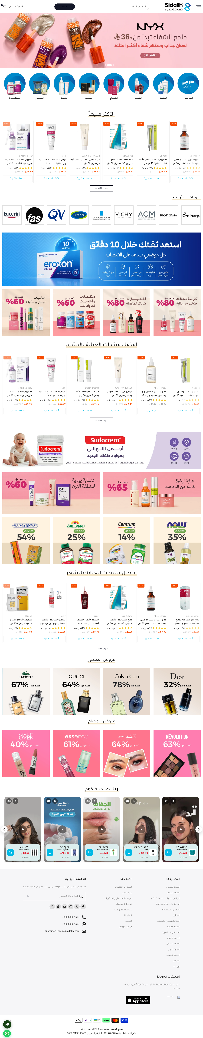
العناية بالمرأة (173, 938)
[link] (101, 40)
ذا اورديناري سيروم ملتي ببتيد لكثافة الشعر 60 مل (186, 162)
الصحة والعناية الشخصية (168, 904)
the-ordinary (194, 156)
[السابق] (198, 829)
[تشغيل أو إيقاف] (173, 801)
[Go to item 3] (107, 65)
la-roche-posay (26, 156)
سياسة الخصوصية (123, 910)
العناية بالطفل (173, 944)
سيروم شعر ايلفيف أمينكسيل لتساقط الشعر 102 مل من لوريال (86, 622)
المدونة (128, 921)
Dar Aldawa (128, 156)
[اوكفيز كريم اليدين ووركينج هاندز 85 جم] (113, 852)
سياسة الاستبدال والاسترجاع (118, 898)
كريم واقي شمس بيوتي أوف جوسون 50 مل (85, 162)
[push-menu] (198, 6)
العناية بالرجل (174, 949)
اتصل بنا (128, 915)
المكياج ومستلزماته (171, 910)
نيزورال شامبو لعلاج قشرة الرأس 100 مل (21, 622)
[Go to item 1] (113, 65)
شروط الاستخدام (124, 904)
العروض (176, 961)
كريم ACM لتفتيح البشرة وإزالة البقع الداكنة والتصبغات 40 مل (52, 162)
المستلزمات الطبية (171, 932)
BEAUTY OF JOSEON (91, 156)
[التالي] (4, 829)
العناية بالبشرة (173, 887)
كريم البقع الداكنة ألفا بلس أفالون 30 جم (87, 394)
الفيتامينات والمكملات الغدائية (165, 898)
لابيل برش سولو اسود (141, 848)
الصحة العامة (173, 927)
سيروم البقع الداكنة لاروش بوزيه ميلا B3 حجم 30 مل (18, 162)
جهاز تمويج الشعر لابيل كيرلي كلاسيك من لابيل (23, 848)
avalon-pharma (92, 388)
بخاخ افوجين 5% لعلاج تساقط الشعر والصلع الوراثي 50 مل (187, 622)
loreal (96, 616)
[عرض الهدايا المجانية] (7, 1024)
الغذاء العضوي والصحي (168, 921)
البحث (64, 7)
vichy (63, 616)
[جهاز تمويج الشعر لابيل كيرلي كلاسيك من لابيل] (34, 852)
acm (64, 156)
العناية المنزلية (173, 955)
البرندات (176, 967)
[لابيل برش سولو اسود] (153, 852)
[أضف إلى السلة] (168, 852)
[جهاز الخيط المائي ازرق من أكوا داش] (74, 852)
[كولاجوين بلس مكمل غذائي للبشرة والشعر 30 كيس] (192, 852)
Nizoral (28, 616)
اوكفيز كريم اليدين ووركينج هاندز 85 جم (102, 848)
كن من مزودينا (125, 927)
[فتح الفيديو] (180, 829)
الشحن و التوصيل (123, 887)
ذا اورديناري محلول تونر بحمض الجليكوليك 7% (153, 394)
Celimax (163, 156)
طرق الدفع (127, 893)
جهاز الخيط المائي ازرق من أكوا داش (63, 848)
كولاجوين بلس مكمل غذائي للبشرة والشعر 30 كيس (180, 848)
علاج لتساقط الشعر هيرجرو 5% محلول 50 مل (120, 162)
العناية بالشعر (173, 893)
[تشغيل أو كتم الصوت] (167, 801)
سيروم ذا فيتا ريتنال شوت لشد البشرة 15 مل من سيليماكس (152, 162)
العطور (176, 915)
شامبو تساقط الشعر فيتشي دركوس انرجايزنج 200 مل (52, 622)
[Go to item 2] (111, 65)
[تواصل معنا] (7, 1033)
